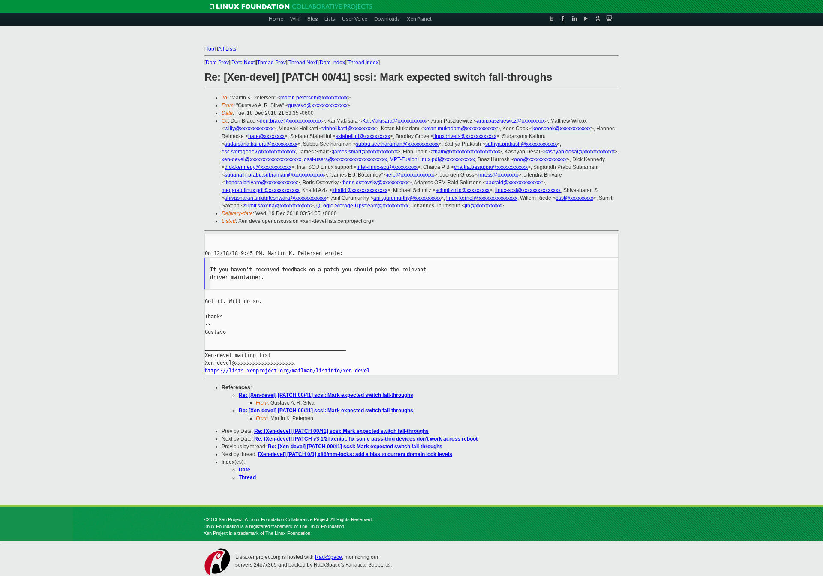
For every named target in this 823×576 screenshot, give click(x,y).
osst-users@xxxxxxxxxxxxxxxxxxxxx (345, 159)
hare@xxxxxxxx (266, 136)
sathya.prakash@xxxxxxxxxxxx (521, 144)
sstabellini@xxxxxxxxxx (363, 136)
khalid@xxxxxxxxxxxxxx (359, 190)
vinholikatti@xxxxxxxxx (348, 129)
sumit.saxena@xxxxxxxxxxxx (277, 206)
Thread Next (302, 63)
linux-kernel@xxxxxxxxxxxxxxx (481, 198)
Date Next (243, 63)
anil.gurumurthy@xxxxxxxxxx (407, 198)
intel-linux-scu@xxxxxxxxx (387, 167)
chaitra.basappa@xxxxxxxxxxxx (491, 167)
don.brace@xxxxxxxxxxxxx (291, 121)
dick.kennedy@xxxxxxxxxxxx (258, 167)
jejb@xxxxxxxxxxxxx (410, 175)
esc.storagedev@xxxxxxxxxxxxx (259, 152)
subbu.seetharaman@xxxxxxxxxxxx (397, 144)
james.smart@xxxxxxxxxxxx (365, 152)
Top (210, 49)
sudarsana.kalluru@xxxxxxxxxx (261, 144)
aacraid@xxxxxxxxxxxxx (514, 183)
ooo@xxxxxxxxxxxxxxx (540, 159)
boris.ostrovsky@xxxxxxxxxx (375, 183)
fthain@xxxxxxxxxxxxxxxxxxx (465, 152)
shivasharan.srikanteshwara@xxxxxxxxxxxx (275, 198)
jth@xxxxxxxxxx (483, 206)
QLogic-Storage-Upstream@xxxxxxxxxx (362, 206)
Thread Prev (271, 63)
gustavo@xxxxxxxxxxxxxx (318, 105)
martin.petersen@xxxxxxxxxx (314, 98)
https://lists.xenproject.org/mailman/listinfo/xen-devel (287, 371)
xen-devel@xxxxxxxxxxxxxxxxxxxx (261, 159)
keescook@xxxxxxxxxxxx (561, 129)
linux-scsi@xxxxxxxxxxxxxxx (528, 190)
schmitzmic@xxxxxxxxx (463, 190)
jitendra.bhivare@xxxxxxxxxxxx (261, 183)
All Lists (227, 49)
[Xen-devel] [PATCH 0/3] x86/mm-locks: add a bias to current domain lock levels (355, 454)
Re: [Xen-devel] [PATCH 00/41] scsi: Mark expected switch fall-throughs (326, 395)
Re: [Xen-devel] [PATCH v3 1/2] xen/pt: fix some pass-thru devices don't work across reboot (366, 439)
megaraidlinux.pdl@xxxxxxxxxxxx (261, 190)
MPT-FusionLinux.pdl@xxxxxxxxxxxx (432, 159)
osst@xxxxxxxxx (574, 198)
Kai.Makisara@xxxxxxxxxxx (394, 121)
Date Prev (217, 63)
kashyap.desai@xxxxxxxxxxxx (579, 152)
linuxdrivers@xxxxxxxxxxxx (464, 136)
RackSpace (328, 557)
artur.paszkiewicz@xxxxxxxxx (511, 121)
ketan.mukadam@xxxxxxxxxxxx (460, 129)
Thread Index (363, 63)
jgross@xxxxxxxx (498, 175)
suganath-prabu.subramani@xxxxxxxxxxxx (274, 175)
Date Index (332, 63)
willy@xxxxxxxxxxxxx (249, 129)
